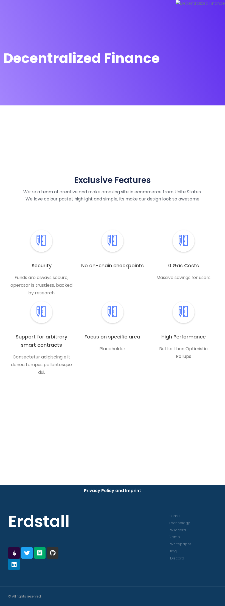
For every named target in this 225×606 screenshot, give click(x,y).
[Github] (52, 553)
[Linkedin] (14, 564)
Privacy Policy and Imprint (112, 490)
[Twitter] (27, 553)
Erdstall (39, 521)
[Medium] (40, 553)
